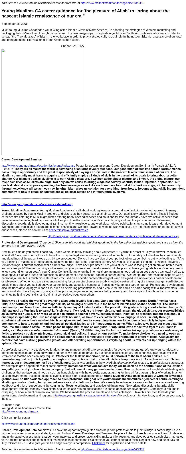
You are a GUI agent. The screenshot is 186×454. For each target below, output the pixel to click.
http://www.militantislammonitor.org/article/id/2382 (112, 3)
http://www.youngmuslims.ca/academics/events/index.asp (38, 165)
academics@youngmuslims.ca (68, 230)
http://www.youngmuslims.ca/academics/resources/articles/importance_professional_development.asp (113, 236)
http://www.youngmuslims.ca (19, 411)
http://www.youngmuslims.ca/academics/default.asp (36, 204)
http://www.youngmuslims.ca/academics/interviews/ (86, 395)
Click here (98, 443)
